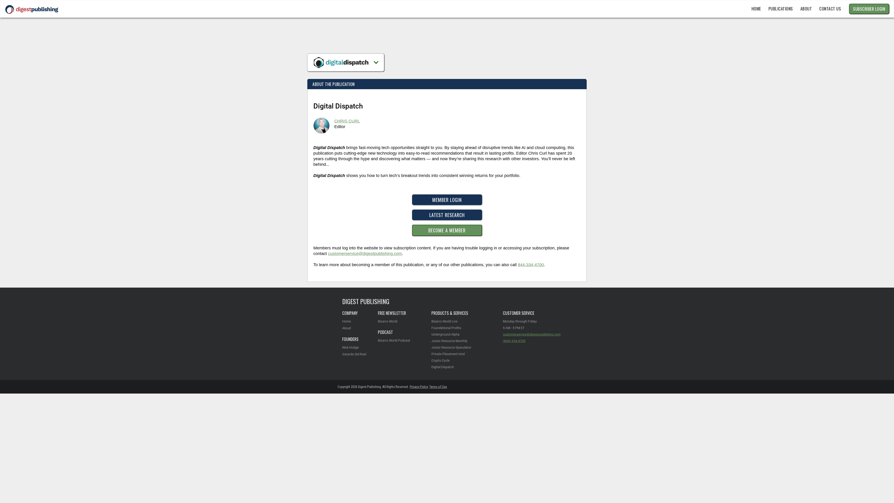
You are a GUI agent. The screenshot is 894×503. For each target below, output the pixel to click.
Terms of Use (438, 387)
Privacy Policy (419, 387)
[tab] (333, 84)
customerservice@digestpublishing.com (365, 253)
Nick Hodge (350, 347)
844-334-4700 (531, 264)
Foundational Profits (446, 328)
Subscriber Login (869, 9)
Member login (447, 199)
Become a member (447, 230)
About (346, 328)
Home (756, 9)
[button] (345, 62)
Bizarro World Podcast (394, 340)
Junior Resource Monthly (449, 341)
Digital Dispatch (442, 367)
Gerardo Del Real (354, 354)
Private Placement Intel (448, 354)
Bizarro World (387, 321)
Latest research (447, 214)
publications (781, 9)
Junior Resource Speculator (451, 347)
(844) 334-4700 (514, 341)
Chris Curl (347, 121)
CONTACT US (830, 9)
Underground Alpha (445, 334)
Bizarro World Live (444, 321)
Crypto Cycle (440, 360)
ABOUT (806, 9)
